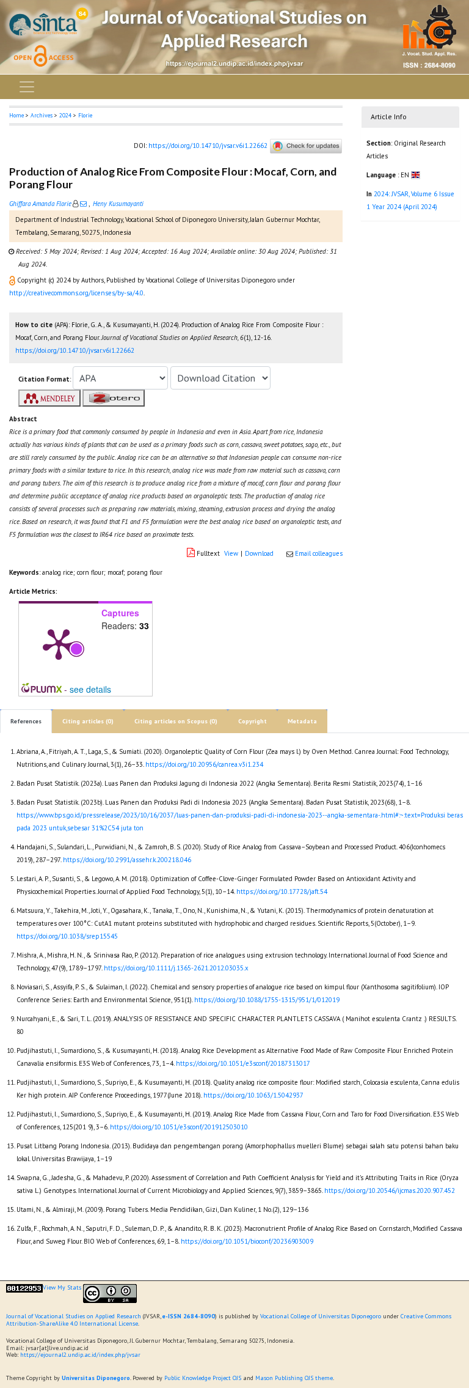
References (26, 721)
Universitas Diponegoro (96, 1378)
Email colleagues (319, 553)
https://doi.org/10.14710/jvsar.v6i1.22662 (207, 145)
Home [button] (16, 115)
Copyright (252, 721)
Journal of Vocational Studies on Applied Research (73, 1316)
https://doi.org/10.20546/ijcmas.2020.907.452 (389, 1190)
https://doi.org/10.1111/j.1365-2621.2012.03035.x (176, 968)
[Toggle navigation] (27, 87)
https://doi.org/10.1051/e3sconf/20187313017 (243, 1063)
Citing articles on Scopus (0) (175, 721)
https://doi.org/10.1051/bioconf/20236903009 (247, 1241)
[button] (13, 280)
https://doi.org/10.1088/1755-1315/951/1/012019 (267, 999)
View (231, 553)
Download (259, 553)
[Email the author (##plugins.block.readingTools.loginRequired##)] (83, 203)
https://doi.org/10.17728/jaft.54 (281, 891)
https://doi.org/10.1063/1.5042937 (253, 1095)
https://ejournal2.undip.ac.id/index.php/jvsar (80, 1355)
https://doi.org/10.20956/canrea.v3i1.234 (204, 764)
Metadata (302, 721)
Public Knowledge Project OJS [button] (202, 1378)
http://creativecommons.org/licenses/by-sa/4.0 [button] (76, 293)
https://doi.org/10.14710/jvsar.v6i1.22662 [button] (74, 350)
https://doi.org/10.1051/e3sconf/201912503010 (179, 1127)
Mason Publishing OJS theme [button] (294, 1378)
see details (90, 689)
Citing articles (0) (88, 721)
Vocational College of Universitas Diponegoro (320, 1316)
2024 (65, 115)
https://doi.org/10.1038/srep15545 (67, 936)
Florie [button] (85, 115)
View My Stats (62, 1287)
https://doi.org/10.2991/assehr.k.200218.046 (127, 859)
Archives (42, 115)
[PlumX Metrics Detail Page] (58, 643)
